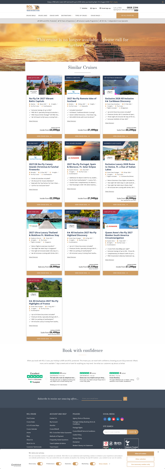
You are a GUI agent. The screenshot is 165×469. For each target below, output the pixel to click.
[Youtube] (113, 419)
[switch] (58, 463)
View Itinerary (33, 121)
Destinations (66, 15)
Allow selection (140, 459)
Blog (28, 436)
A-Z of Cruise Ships (33, 425)
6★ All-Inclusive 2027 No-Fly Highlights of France (43, 302)
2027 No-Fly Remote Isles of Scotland (81, 99)
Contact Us (53, 418)
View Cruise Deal (43, 136)
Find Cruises (31, 418)
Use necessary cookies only (140, 464)
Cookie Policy (77, 435)
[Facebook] (105, 419)
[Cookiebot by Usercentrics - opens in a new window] (16, 465)
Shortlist (52, 425)
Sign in (94, 8)
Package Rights (77, 428)
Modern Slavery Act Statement (83, 445)
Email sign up (106, 8)
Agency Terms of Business (81, 418)
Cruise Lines (42, 15)
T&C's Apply (114, 2)
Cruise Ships (54, 15)
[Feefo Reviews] (131, 446)
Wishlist (84, 8)
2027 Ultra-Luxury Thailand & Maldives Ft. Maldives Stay (44, 233)
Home (29, 432)
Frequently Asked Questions (59, 440)
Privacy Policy (77, 438)
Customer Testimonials (34, 447)
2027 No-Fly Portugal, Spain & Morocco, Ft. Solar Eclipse (81, 165)
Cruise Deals (31, 15)
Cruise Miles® (54, 429)
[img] (44, 85)
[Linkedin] (118, 419)
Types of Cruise (81, 15)
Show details (103, 464)
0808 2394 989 (132, 7)
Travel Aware (54, 447)
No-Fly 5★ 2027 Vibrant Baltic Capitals (41, 99)
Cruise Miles (95, 15)
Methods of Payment (56, 436)
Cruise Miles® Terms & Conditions (84, 431)
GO (125, 399)
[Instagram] (122, 419)
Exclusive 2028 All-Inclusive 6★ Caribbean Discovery (119, 99)
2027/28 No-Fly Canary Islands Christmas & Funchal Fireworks (44, 167)
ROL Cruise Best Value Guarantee (61, 432)
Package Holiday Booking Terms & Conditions (84, 423)
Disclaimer (76, 442)
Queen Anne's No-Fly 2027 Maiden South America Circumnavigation (119, 235)
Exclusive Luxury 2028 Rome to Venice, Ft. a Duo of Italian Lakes (120, 167)
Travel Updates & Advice (58, 443)
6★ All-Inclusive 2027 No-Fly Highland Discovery (81, 233)
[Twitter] (109, 419)
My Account (54, 422)
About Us (30, 440)
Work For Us (31, 443)
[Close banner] (158, 452)
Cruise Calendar (32, 429)
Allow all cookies (140, 453)
